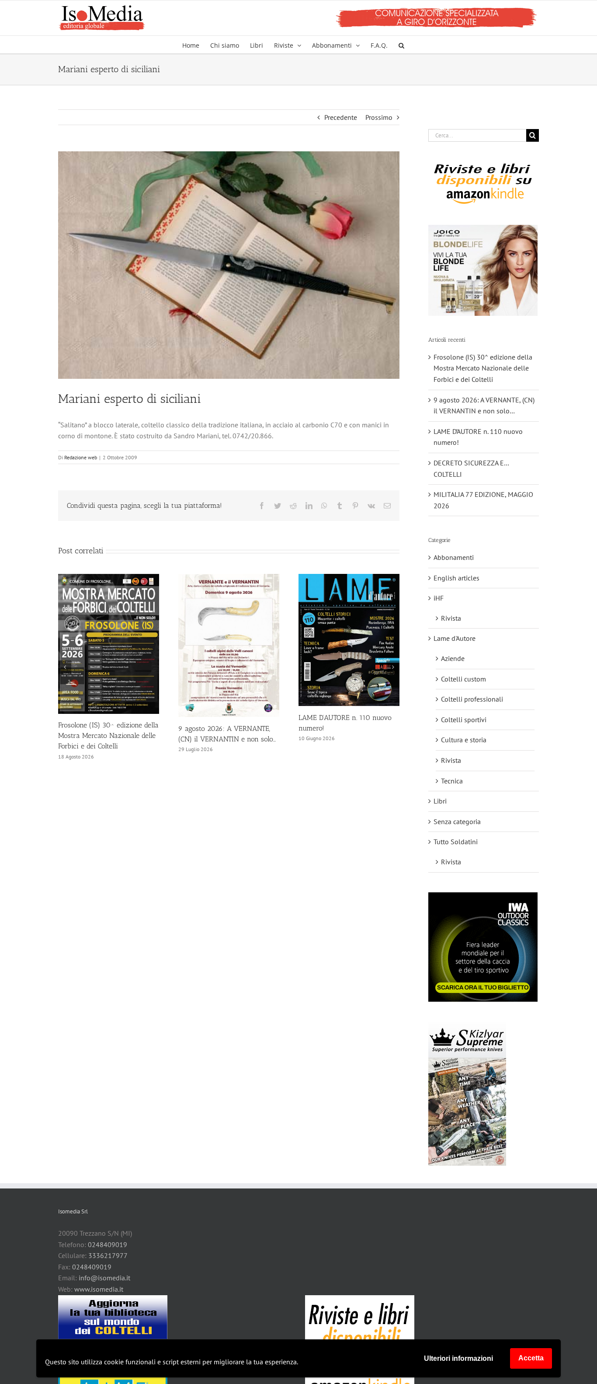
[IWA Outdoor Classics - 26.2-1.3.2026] (483, 947)
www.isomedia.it (98, 1289)
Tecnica (452, 780)
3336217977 (108, 1255)
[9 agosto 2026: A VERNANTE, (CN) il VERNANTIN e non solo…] (228, 578)
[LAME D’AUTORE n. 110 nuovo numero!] (348, 578)
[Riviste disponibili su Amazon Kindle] (483, 183)
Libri (440, 801)
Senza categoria (457, 821)
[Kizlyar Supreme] (467, 1093)
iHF (439, 598)
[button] (401, 44)
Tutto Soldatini (456, 841)
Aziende (453, 658)
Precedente (340, 117)
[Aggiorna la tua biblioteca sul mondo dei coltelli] (112, 1317)
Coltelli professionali (472, 699)
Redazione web (80, 457)
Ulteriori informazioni (458, 1358)
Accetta (531, 1358)
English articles (456, 577)
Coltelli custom (463, 679)
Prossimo (378, 117)
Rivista (451, 618)
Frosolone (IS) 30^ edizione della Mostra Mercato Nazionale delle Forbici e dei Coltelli (108, 735)
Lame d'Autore (455, 638)
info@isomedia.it (104, 1277)
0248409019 (107, 1244)
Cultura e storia (463, 739)
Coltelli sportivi (463, 719)
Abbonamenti (454, 557)
